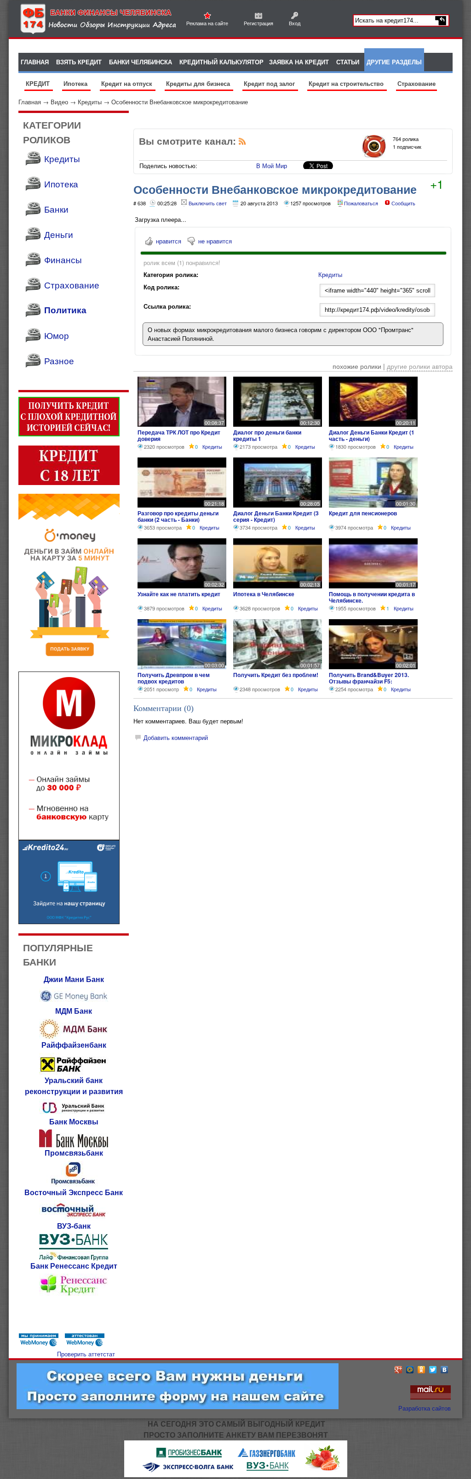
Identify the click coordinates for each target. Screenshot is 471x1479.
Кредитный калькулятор (221, 61)
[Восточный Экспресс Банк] (73, 1218)
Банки (56, 209)
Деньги (58, 234)
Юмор (56, 335)
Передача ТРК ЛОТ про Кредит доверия (179, 435)
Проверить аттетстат (86, 1353)
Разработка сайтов (424, 1408)
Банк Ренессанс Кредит (73, 1265)
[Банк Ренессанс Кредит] (73, 1294)
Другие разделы (394, 61)
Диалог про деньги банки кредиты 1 (267, 435)
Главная (29, 101)
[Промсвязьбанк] (73, 1184)
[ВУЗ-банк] (73, 1257)
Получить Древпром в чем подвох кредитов (174, 678)
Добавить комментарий (176, 737)
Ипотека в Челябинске (263, 594)
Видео (59, 101)
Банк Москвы (73, 1121)
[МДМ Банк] (73, 1037)
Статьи (347, 61)
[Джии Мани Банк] (73, 1003)
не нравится (215, 241)
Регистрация (258, 23)
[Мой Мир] (410, 1370)
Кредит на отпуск (127, 83)
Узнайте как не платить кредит (179, 594)
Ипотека (76, 83)
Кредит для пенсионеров (363, 513)
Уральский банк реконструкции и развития (74, 1085)
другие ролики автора (420, 366)
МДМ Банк (73, 1010)
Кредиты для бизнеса (199, 83)
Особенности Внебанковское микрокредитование (179, 101)
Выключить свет (208, 203)
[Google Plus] (398, 1370)
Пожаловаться (361, 203)
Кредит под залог (270, 83)
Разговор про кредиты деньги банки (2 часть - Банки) (178, 516)
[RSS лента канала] (242, 143)
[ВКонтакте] (444, 1370)
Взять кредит (79, 61)
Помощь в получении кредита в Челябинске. (372, 597)
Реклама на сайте (207, 23)
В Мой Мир (271, 165)
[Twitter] (433, 1370)
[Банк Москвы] (73, 1144)
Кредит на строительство (347, 83)
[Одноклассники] (421, 1370)
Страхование (416, 83)
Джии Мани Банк (74, 979)
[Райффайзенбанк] (73, 1072)
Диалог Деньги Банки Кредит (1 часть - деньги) (371, 435)
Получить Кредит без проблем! (275, 675)
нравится (168, 241)
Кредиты (90, 101)
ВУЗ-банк (74, 1225)
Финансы (63, 259)
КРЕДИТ (39, 83)
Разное (59, 360)
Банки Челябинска (140, 61)
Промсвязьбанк (74, 1152)
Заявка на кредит (299, 61)
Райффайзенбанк (73, 1044)
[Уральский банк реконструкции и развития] (73, 1113)
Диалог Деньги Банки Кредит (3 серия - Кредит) (276, 516)
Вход (294, 23)
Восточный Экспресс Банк (73, 1192)
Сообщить (403, 203)
